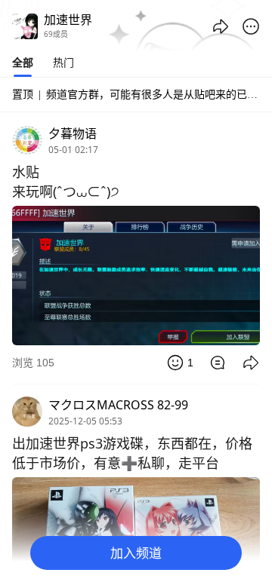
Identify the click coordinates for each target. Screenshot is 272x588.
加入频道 (136, 553)
